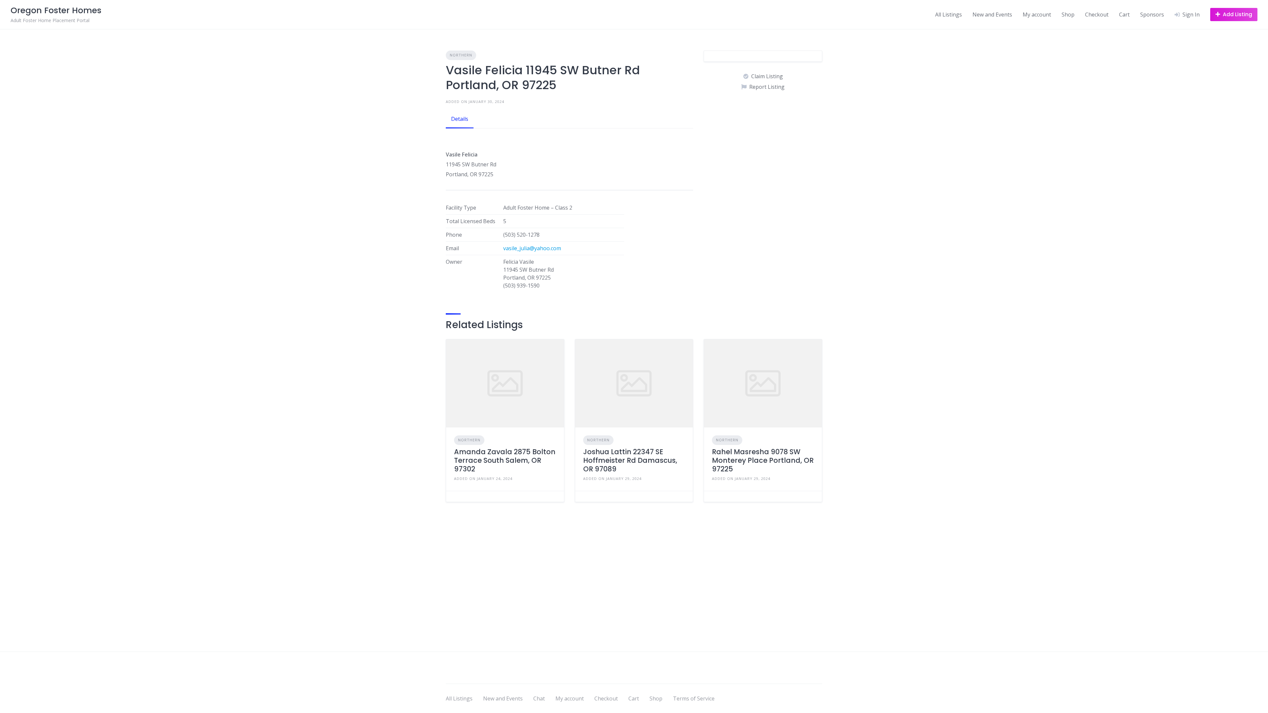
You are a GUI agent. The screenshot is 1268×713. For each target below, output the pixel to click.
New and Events (992, 14)
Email (452, 248)
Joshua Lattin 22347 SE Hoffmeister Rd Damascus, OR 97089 (630, 460)
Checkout (1097, 14)
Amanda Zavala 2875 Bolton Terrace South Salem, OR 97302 (504, 460)
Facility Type (461, 207)
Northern (461, 54)
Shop (1068, 14)
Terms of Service (694, 698)
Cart (1124, 14)
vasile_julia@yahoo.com (532, 248)
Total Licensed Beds (470, 221)
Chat (539, 698)
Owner (454, 261)
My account (1037, 14)
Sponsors (1152, 14)
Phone (454, 234)
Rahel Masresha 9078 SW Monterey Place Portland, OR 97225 (763, 460)
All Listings (948, 14)
